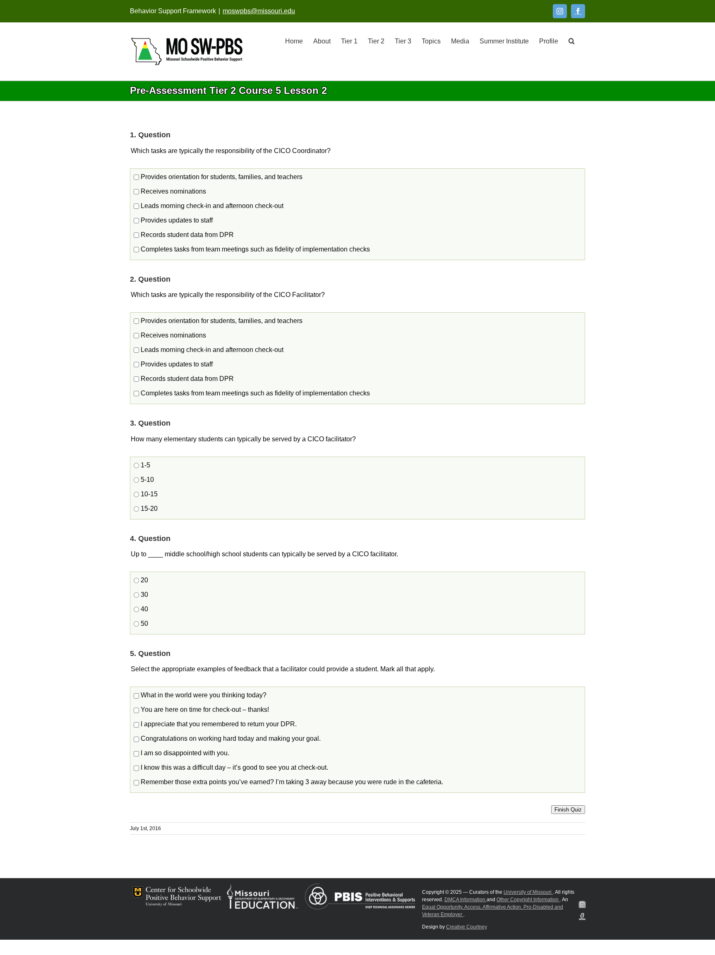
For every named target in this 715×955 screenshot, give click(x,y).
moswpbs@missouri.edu (259, 10)
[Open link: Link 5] (187, 51)
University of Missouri (528, 892)
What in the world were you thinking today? (202, 695)
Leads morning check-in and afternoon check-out (211, 205)
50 (143, 623)
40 (143, 609)
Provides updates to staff (176, 220)
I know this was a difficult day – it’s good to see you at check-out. (233, 767)
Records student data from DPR (186, 234)
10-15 (148, 494)
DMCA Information (465, 899)
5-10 (146, 479)
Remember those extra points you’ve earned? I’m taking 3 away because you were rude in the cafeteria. (291, 781)
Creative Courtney (466, 927)
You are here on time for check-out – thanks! (204, 709)
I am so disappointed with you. (184, 752)
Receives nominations (172, 191)
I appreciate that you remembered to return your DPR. (218, 724)
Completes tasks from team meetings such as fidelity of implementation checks (254, 249)
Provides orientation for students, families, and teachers (220, 176)
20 (143, 580)
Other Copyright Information (528, 899)
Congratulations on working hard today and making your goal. (230, 738)
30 (143, 594)
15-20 (148, 508)
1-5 (144, 465)
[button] (572, 40)
